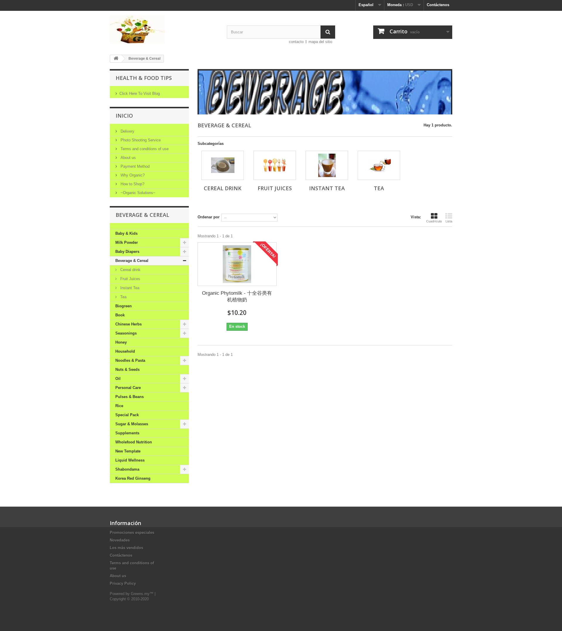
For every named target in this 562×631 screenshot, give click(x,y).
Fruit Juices (129, 279)
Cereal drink (129, 270)
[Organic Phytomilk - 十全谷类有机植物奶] (237, 264)
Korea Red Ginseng (132, 478)
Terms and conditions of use (144, 149)
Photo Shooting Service (140, 140)
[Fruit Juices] (274, 165)
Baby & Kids (126, 233)
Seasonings (126, 333)
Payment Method (134, 166)
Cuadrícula (434, 221)
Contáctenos (438, 5)
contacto (296, 42)
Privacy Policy (123, 583)
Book (120, 315)
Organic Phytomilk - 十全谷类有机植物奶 (237, 296)
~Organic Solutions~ (137, 193)
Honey (121, 342)
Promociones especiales (132, 532)
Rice (119, 406)
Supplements (127, 433)
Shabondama (127, 469)
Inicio (124, 115)
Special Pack (127, 415)
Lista (449, 221)
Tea (122, 297)
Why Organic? (132, 175)
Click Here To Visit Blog (139, 93)
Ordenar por (209, 217)
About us (127, 157)
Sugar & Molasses (131, 424)
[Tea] (379, 165)
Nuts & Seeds (127, 369)
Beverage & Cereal (131, 260)
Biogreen (123, 306)
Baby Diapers (127, 251)
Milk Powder (126, 242)
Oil (118, 378)
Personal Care (128, 387)
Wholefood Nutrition (133, 442)
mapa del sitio (320, 42)
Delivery (126, 131)
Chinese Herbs (128, 324)
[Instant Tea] (327, 165)
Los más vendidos (126, 548)
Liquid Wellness (130, 460)
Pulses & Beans (129, 397)
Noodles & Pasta (130, 360)
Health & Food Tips (144, 77)
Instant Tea (129, 288)
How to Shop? (131, 184)
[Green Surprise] (164, 29)
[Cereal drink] (222, 165)
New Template (127, 451)
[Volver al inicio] (115, 58)
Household (125, 351)
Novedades (120, 540)
